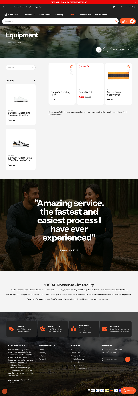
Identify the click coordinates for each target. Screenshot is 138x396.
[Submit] (127, 359)
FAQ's (41, 349)
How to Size (29, 7)
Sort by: (114, 50)
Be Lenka (11, 110)
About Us (74, 349)
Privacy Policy (44, 359)
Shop (4, 7)
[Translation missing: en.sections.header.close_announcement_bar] (135, 2)
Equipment (17, 42)
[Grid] (98, 49)
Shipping (42, 353)
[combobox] (21, 67)
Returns (42, 356)
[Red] (72, 67)
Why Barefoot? (19, 7)
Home (8, 42)
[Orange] (72, 70)
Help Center (87, 332)
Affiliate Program (77, 359)
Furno (81, 90)
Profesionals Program (79, 356)
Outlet (10, 7)
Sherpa (53, 90)
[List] (105, 49)
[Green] (72, 73)
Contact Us (75, 362)
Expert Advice (39, 7)
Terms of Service (77, 365)
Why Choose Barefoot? (80, 368)
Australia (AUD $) (130, 7)
